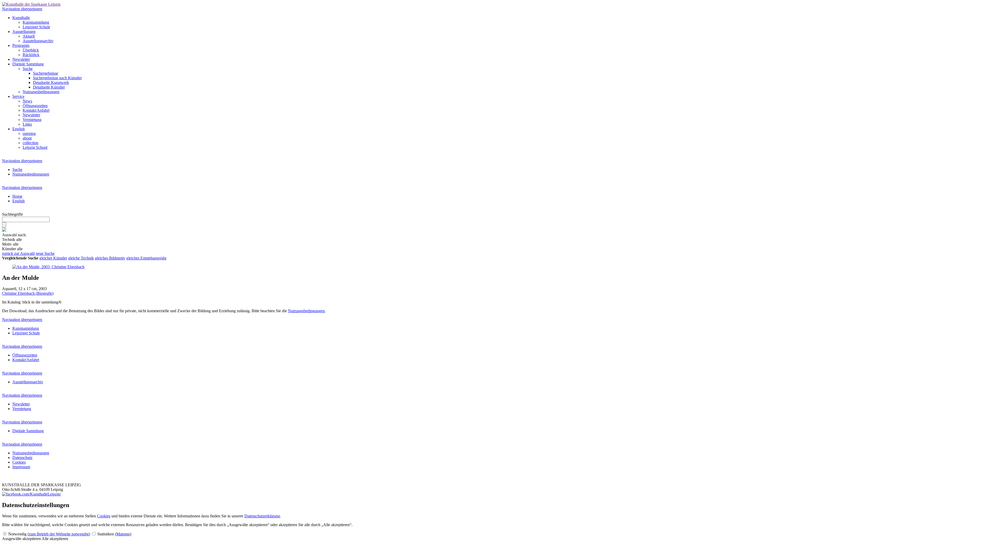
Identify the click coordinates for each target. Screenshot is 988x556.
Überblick (31, 50)
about (27, 138)
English (18, 129)
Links (27, 124)
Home (17, 196)
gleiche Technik (81, 258)
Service (18, 96)
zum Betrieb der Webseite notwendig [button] (59, 534)
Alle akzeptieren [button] (55, 538)
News (27, 101)
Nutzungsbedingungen (41, 92)
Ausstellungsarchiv (38, 41)
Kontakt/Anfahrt (36, 110)
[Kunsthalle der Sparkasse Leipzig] (31, 4)
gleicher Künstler (53, 258)
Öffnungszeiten (35, 105)
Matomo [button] (123, 534)
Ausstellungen (24, 31)
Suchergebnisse (45, 73)
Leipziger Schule (36, 27)
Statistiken (113, 534)
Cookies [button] (103, 516)
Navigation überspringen (22, 9)
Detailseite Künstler (49, 87)
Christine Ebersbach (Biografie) (28, 293)
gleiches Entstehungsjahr (146, 258)
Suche (28, 68)
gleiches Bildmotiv (110, 258)
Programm (20, 45)
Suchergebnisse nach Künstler (57, 78)
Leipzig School (35, 147)
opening (29, 133)
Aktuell (29, 36)
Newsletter (21, 59)
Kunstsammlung (36, 22)
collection (30, 143)
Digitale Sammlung (28, 64)
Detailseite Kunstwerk (51, 82)
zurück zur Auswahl (18, 253)
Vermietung (32, 119)
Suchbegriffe (12, 214)
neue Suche (45, 253)
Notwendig (48, 534)
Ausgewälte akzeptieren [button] (21, 538)
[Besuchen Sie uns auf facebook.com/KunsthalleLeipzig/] (31, 494)
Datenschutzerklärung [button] (262, 516)
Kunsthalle (21, 17)
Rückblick (31, 55)
